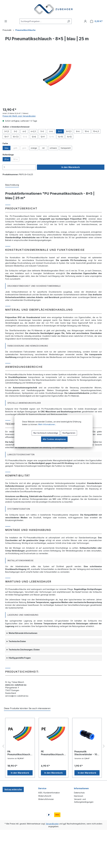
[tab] (12, 185)
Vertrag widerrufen (13, 789)
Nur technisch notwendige (45, 433)
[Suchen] (69, 21)
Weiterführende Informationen (23, 633)
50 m (16, 159)
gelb (16, 148)
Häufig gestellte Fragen (20, 658)
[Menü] (6, 21)
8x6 (78, 131)
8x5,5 (69, 131)
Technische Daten (17, 641)
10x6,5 (96, 131)
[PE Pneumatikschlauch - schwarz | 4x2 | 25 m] (53, 735)
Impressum (78, 796)
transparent (66, 148)
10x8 (26, 137)
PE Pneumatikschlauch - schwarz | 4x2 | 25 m (53, 753)
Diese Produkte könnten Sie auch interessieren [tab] (27, 708)
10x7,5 (16, 137)
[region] (53, 77)
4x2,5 (33, 131)
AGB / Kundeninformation (49, 793)
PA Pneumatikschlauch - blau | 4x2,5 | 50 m (19, 753)
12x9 (43, 137)
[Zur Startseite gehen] (53, 9)
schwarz (53, 148)
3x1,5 (6, 131)
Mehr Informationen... (47, 424)
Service (42, 788)
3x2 (15, 131)
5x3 (42, 131)
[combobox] (42, 21)
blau (6, 148)
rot (43, 148)
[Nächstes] (104, 746)
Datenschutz (79, 793)
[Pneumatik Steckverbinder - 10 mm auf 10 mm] (87, 735)
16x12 (69, 137)
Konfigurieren (69, 433)
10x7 (6, 137)
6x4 (51, 131)
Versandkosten (52, 824)
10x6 (87, 131)
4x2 (24, 131)
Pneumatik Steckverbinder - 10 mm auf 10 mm (85, 753)
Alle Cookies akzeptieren (54, 439)
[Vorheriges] (3, 746)
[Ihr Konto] (85, 21)
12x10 (52, 137)
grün (25, 148)
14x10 (60, 137)
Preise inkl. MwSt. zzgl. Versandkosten (19, 116)
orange (34, 148)
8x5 (60, 131)
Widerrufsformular (46, 799)
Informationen (81, 788)
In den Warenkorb (70, 167)
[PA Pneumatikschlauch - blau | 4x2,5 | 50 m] (20, 735)
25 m (6, 159)
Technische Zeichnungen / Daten (24, 649)
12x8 (34, 137)
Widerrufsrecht (44, 796)
